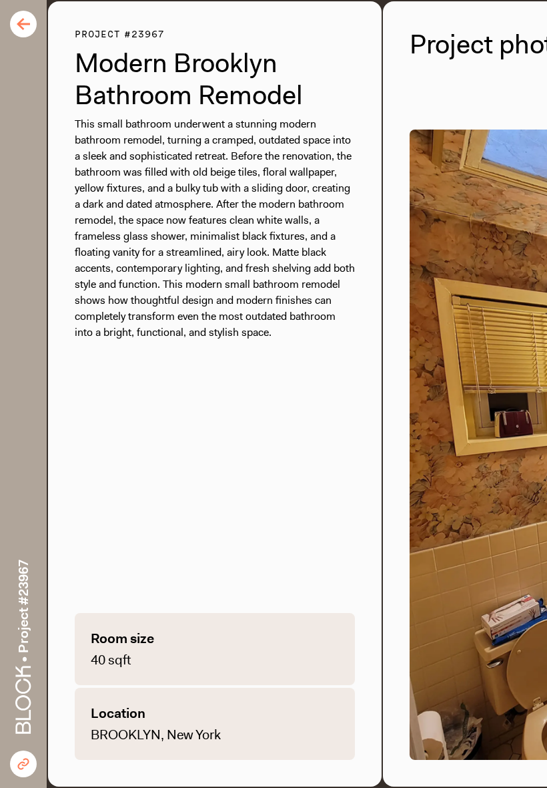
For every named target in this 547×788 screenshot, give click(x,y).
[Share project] (23, 764)
